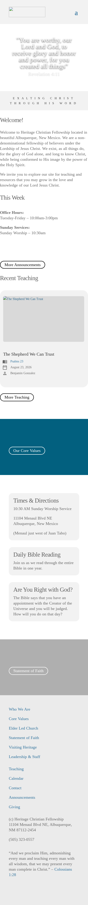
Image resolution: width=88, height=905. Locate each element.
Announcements (22, 797)
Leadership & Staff (24, 756)
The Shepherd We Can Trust (28, 354)
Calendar (16, 778)
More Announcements (23, 264)
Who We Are (19, 709)
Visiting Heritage (23, 747)
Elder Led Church (23, 728)
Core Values (19, 718)
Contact (15, 788)
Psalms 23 (16, 361)
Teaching (16, 769)
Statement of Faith (28, 671)
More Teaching (17, 397)
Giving (14, 807)
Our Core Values (27, 450)
